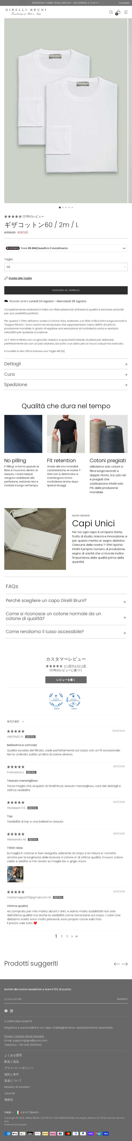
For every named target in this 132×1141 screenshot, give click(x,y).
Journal (9, 1093)
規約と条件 (11, 1074)
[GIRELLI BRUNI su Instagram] (12, 1011)
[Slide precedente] (117, 964)
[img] (15, 731)
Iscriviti (122, 999)
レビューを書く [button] (66, 680)
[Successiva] (102, 3)
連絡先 (8, 1100)
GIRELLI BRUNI (32, 1117)
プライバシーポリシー (19, 1068)
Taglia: (8, 259)
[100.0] (56, 700)
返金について (13, 1081)
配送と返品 (11, 1062)
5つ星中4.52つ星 (75, 666)
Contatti (124, 3)
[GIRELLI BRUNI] (25, 12)
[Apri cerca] (111, 12)
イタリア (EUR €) (29, 1112)
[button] (13, 216)
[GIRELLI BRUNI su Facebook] (6, 1011)
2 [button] (61, 936)
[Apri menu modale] (125, 12)
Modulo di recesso (17, 1087)
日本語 (7, 1112)
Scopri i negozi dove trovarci (24, 1036)
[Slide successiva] (125, 964)
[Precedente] (16, 3)
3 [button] (67, 936)
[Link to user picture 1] (15, 874)
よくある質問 (13, 1055)
